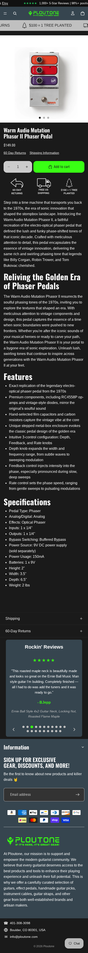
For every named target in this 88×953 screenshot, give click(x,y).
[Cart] (83, 13)
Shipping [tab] (12, 618)
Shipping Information (44, 153)
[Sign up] (77, 794)
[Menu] (5, 13)
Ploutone (48, 946)
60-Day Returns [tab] (18, 631)
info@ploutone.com (24, 936)
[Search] (15, 13)
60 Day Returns (15, 153)
